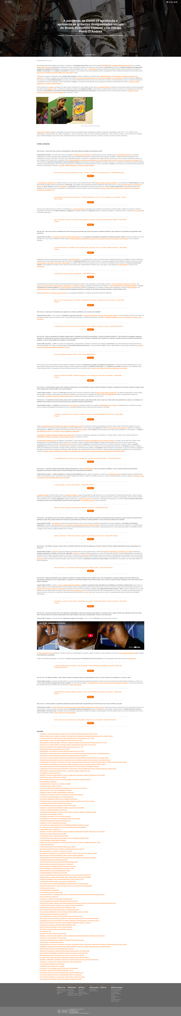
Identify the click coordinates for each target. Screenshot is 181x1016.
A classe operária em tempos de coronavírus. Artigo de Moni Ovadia (58, 805)
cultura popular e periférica (126, 653)
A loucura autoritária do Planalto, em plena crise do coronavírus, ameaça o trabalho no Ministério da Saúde (68, 812)
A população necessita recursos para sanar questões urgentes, (100, 315)
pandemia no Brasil (43, 495)
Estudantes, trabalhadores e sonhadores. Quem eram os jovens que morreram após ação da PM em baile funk (69, 959)
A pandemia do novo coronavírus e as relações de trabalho (55, 784)
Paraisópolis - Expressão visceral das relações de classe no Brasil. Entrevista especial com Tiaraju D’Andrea (69, 734)
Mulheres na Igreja (115, 1001)
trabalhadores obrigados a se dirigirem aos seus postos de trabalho (56, 437)
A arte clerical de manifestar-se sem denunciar (52, 964)
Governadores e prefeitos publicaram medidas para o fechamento (55, 435)
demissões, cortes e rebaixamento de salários (55, 451)
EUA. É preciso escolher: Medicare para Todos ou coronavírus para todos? (59, 909)
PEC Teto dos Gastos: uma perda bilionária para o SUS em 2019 (57, 868)
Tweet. (91, 175)
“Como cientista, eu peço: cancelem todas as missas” (54, 836)
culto (86, 592)
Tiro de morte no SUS (45, 931)
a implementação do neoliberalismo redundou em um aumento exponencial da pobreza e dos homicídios (98, 238)
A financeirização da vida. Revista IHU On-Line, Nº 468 (54, 749)
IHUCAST (81, 995)
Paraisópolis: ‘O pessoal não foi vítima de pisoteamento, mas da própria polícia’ (61, 961)
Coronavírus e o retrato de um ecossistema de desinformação (56, 899)
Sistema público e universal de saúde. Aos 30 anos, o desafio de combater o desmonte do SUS (65, 771)
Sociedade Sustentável (72, 995)
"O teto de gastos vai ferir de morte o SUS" (51, 892)
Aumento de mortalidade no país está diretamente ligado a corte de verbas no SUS (61, 879)
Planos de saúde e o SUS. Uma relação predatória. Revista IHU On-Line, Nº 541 (61, 740)
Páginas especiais (82, 992)
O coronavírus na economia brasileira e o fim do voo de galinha (56, 797)
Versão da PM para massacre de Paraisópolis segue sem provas (57, 948)
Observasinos (70, 989)
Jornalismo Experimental (84, 993)
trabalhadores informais (43, 289)
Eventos (103, 987)
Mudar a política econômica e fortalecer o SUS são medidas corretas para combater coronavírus (65, 779)
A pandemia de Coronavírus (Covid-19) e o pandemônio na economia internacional (61, 794)
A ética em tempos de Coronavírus (49, 896)
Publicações (94, 987)
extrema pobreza (82, 429)
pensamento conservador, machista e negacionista (51, 588)
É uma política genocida (88, 500)
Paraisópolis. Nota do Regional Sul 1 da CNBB (52, 966)
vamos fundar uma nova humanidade (64, 712)
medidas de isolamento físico (83, 154)
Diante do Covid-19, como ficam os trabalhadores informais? (56, 790)
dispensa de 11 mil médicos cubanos (74, 285)
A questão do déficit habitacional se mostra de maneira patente (76, 165)
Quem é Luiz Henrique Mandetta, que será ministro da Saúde (56, 927)
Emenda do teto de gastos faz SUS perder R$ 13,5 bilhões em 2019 (57, 907)
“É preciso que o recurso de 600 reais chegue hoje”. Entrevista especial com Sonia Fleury (63, 755)
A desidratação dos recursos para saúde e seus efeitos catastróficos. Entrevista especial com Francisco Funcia (69, 920)
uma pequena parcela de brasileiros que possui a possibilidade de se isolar (62, 426)
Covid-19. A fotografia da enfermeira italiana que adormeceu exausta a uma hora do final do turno (65, 875)
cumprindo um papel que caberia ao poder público (59, 396)
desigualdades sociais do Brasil (108, 405)
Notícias (82, 987)
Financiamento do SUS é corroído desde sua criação (54, 859)
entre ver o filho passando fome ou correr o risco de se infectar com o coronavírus (99, 78)
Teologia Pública (71, 990)
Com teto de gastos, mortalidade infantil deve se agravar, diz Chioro (58, 866)
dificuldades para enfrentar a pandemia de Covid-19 (116, 65)
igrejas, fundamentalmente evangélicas (70, 585)
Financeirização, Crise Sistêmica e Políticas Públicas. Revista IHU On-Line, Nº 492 (62, 751)
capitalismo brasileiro (71, 495)
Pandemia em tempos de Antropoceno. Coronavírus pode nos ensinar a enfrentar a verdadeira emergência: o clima (70, 842)
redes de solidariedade (107, 394)
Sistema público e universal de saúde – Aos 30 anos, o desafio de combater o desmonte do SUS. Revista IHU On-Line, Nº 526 (73, 742)
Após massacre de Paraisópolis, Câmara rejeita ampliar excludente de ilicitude (60, 979)
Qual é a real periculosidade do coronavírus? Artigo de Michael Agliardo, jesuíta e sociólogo (64, 912)
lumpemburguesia (113, 474)
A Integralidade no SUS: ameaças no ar (50, 773)
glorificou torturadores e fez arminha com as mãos (118, 551)
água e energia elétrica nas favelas (106, 392)
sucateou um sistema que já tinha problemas (49, 285)
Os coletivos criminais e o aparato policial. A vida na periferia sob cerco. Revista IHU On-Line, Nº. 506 (67, 738)
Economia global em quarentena (48, 781)
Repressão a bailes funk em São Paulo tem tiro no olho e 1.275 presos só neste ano (62, 955)
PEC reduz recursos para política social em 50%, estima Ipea (56, 929)
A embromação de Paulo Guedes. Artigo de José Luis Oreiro (56, 803)
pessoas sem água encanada (118, 428)
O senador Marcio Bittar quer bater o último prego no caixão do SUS (58, 881)
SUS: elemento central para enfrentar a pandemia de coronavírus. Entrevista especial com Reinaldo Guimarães (69, 766)
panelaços (52, 87)
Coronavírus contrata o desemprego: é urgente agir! (53, 810)
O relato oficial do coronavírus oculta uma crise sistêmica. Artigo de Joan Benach (61, 905)
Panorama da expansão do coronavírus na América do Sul (55, 820)
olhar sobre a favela (75, 684)
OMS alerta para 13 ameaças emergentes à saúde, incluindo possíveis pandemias (61, 855)
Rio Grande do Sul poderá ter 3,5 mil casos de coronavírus (55, 816)
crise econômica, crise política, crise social (49, 263)
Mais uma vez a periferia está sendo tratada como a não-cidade (55, 72)
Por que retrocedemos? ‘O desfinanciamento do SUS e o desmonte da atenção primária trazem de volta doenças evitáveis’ (72, 894)
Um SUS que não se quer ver (47, 888)
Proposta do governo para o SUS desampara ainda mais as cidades (58, 846)
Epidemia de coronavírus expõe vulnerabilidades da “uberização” (57, 792)
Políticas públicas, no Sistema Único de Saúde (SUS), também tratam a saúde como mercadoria (65, 877)
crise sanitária (66, 263)
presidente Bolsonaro (104, 87)
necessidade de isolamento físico (47, 183)
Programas (72, 987)
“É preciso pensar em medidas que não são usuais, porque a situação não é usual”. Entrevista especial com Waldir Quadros (72, 764)
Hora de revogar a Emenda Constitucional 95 (51, 942)
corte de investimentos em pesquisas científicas (122, 285)
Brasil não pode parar (85, 498)
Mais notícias (81, 989)
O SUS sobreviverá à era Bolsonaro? (49, 890)
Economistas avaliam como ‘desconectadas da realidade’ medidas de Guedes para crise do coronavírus (67, 801)
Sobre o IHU (61, 987)
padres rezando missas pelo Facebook (106, 183)
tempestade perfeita (73, 259)
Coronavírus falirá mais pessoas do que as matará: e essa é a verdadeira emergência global (64, 838)
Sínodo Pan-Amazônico (116, 999)
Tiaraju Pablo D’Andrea (43, 67)
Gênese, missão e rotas (62, 989)
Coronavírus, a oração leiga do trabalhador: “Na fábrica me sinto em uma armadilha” (62, 807)
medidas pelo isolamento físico (47, 440)
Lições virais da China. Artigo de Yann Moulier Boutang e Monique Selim (59, 862)
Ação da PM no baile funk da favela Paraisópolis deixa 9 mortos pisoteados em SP (61, 972)
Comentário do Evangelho (116, 989)
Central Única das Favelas (45, 653)
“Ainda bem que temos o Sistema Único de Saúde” (53, 777)
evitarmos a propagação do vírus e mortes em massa (99, 440)
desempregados (132, 287)
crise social (137, 210)
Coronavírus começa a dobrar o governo (50, 786)
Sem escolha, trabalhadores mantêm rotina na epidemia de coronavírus (58, 799)
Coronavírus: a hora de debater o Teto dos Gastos (53, 938)
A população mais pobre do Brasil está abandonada (66, 237)
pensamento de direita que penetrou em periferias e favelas (82, 525)
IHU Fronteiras (71, 992)
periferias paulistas (105, 76)
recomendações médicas (124, 154)
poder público (92, 69)
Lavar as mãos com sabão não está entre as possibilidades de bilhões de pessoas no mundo (64, 825)
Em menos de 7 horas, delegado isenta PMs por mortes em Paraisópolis (59, 968)
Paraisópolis (63, 186)
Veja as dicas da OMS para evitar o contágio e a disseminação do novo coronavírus (62, 849)
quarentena (132, 658)
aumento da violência (79, 209)
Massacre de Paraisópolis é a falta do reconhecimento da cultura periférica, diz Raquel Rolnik (64, 951)
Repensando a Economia (73, 993)
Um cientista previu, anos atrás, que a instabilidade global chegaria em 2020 (60, 818)
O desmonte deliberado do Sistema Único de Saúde (53, 872)
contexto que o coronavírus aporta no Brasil (54, 293)
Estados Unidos (66, 444)
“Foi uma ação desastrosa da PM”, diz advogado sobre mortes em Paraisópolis (61, 974)
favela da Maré (127, 184)
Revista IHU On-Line (93, 990)
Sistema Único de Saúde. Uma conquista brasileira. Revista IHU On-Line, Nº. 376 (61, 747)
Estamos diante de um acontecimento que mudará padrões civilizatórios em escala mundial (78, 707)
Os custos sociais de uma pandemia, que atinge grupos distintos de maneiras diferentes (63, 827)
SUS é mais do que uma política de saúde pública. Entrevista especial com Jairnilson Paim (64, 883)
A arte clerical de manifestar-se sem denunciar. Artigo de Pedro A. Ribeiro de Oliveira (62, 977)
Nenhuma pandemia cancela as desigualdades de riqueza (55, 870)
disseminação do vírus (77, 590)
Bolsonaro (50, 89)
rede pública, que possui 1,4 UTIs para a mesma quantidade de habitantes (58, 431)
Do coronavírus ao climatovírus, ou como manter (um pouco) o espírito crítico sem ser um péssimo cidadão (68, 853)
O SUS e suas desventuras (47, 844)
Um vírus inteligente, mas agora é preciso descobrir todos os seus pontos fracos (61, 916)
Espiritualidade (117, 987)
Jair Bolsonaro (56, 523)
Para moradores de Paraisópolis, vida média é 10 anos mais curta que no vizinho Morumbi (64, 953)
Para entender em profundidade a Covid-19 (51, 814)
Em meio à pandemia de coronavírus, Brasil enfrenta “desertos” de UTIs (59, 901)
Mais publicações (93, 989)
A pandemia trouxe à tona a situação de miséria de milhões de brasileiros (107, 683)
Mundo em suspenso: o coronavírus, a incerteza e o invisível (56, 851)
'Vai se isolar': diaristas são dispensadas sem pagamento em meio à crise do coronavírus (63, 788)
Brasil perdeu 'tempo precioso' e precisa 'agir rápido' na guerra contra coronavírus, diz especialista (66, 885)
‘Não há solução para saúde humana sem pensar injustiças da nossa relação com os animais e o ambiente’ (68, 857)
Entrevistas (81, 990)
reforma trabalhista (66, 287)
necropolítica (40, 266)
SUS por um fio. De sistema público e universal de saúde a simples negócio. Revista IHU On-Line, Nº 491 (68, 744)
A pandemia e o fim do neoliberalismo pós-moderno (53, 823)
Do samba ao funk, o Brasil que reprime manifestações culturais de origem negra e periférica (64, 957)
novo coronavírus (74, 405)
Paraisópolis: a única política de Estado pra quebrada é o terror (56, 970)
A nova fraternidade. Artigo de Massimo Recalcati (53, 840)
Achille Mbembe (123, 264)
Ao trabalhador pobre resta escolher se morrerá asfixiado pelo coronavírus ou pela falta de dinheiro (97, 451)
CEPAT (58, 993)
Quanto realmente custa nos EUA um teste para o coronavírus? (56, 864)
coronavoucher (88, 468)
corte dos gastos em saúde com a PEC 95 (124, 284)
